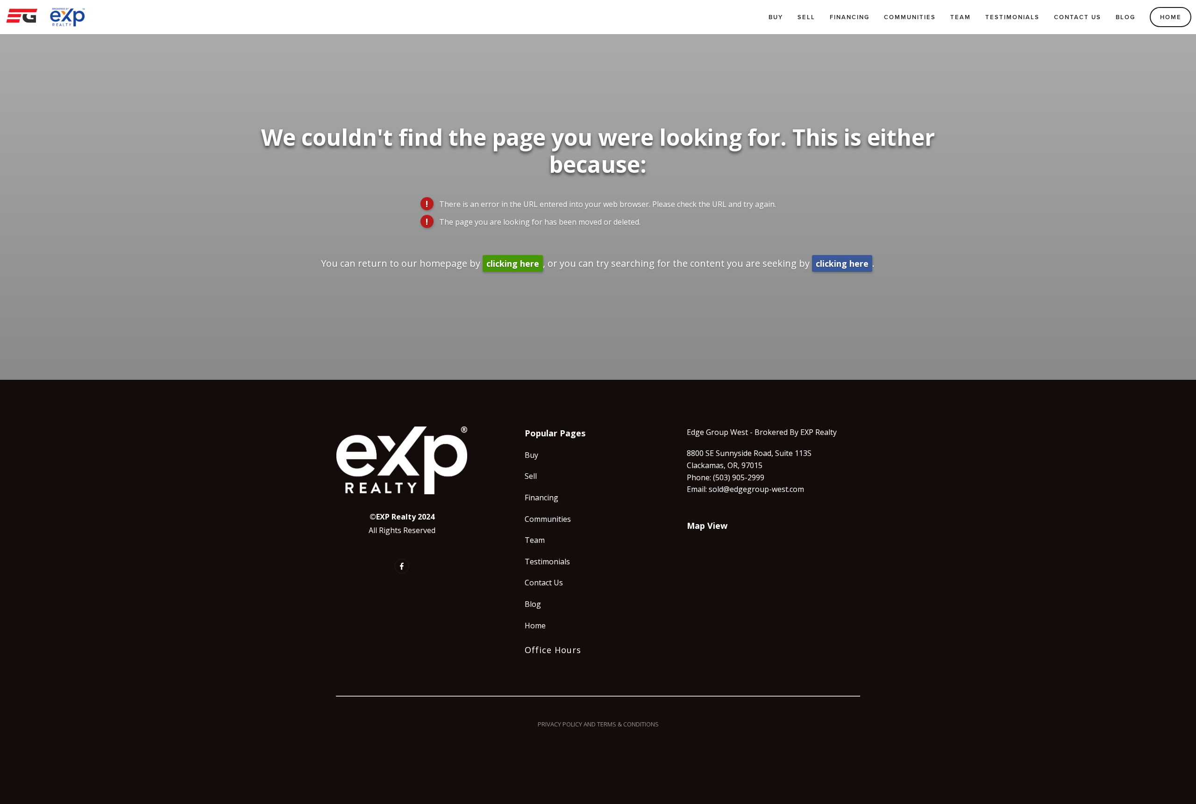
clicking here (512, 263)
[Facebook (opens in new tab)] (401, 566)
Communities (910, 17)
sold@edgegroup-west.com (756, 489)
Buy (776, 17)
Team (960, 17)
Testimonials (1012, 17)
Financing (849, 17)
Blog (1125, 17)
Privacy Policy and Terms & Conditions (598, 724)
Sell (806, 17)
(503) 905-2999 (738, 477)
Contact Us (1077, 17)
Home (1171, 17)
